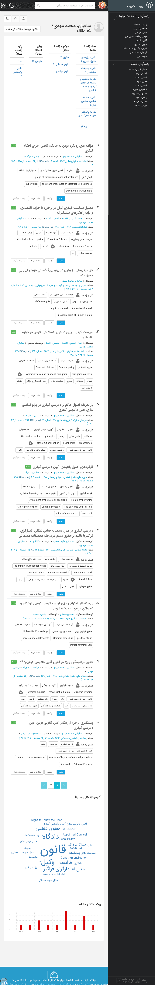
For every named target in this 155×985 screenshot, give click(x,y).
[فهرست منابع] (143, 981)
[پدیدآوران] (131, 981)
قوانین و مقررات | (80, 980)
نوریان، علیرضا (32, 415)
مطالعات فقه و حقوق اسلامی (73, 351)
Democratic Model (53, 874)
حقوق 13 (64, 57)
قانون (53, 849)
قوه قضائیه (76, 848)
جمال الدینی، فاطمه (72, 218)
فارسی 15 (37, 61)
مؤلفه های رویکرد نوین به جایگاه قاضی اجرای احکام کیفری (58, 148)
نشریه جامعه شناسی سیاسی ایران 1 (88, 101)
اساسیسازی (69, 828)
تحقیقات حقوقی (79, 161)
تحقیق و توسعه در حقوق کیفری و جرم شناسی (64, 285)
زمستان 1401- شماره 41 (53, 420)
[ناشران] (124, 981)
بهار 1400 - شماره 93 (51, 676)
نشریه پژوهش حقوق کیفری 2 (88, 59)
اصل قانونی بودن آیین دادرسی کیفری (65, 823)
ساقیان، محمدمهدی (72, 156)
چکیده (49, 198)
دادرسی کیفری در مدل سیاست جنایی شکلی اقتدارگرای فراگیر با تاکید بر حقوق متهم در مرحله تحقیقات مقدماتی (56, 533)
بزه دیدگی (31, 867)
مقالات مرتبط (36, 198)
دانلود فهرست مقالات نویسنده (22, 29)
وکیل (48, 862)
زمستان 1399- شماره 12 (57, 738)
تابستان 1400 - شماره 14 (47, 550)
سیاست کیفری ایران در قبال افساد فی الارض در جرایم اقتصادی (57, 334)
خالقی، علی (33, 541)
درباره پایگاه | (58, 980)
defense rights (34, 835)
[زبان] (11, 5)
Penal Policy (67, 839)
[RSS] (7, 19)
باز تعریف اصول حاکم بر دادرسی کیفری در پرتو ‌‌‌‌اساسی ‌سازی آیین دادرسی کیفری (57, 407)
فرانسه (65, 863)
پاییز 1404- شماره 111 (60, 161)
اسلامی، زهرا (33, 472)
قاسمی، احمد (53, 218)
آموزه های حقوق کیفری (76, 477)
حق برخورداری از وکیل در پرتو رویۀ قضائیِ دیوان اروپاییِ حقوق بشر (56, 272)
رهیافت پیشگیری (79, 619)
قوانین (77, 863)
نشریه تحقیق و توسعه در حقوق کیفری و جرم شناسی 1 (88, 84)
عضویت (131, 6)
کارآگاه (84, 227)
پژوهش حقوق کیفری (77, 420)
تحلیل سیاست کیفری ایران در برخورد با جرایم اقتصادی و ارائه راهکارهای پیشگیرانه (56, 210)
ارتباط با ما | (46, 980)
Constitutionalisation (74, 858)
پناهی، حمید (39, 614)
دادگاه (51, 836)
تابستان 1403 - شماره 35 (44, 351)
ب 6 (20, 61)
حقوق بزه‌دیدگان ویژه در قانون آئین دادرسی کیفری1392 (56, 662)
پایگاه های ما (18, 980)
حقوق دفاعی (48, 828)
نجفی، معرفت (32, 156)
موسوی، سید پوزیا (30, 733)
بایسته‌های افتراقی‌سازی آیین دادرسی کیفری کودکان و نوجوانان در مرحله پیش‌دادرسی (56, 606)
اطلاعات (26, 848)
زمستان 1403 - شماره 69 (67, 227)
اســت (38, 861)
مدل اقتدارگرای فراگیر (64, 869)
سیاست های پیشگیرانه (82, 853)
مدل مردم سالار (28, 841)
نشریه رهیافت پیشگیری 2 (88, 70)
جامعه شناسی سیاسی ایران (74, 550)
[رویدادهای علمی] (118, 981)
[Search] (38, 5)
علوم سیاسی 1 (62, 71)
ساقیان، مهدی (67, 614)
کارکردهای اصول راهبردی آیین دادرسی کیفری (63, 467)
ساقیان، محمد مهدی (71, 281)
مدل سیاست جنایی (22, 852)
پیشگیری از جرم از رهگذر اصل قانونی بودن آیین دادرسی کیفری (61, 725)
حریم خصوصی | (32, 980)
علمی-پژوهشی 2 (17, 72)
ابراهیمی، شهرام (31, 668)
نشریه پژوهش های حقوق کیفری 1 (87, 115)
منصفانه (33, 857)
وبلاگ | (92, 980)
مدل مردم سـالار (48, 880)
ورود (140, 6)
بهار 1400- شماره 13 (59, 619)
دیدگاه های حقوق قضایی (75, 676)
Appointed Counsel (75, 834)
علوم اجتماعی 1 (61, 64)
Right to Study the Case (46, 820)
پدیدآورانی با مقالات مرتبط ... (132, 16)
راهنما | (68, 980)
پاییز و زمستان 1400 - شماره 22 (46, 477)
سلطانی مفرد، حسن (63, 541)
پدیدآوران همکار (140, 64)
